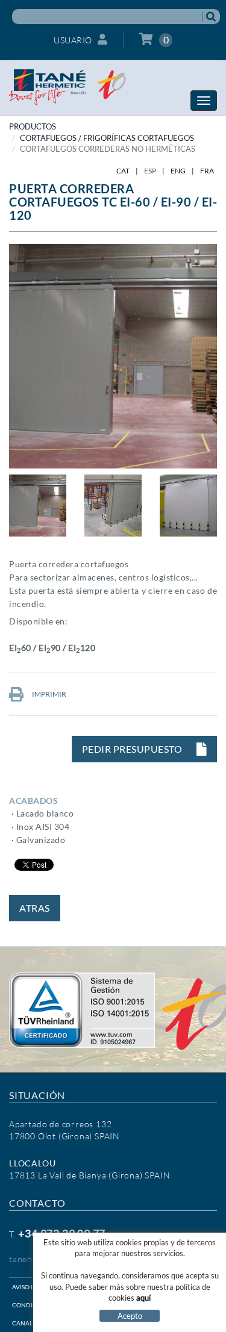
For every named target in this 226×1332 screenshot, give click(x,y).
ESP (150, 170)
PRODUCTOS (32, 126)
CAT (123, 170)
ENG (178, 170)
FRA (207, 170)
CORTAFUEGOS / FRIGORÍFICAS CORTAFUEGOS (107, 138)
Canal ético (32, 1323)
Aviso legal (30, 1286)
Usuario (73, 40)
